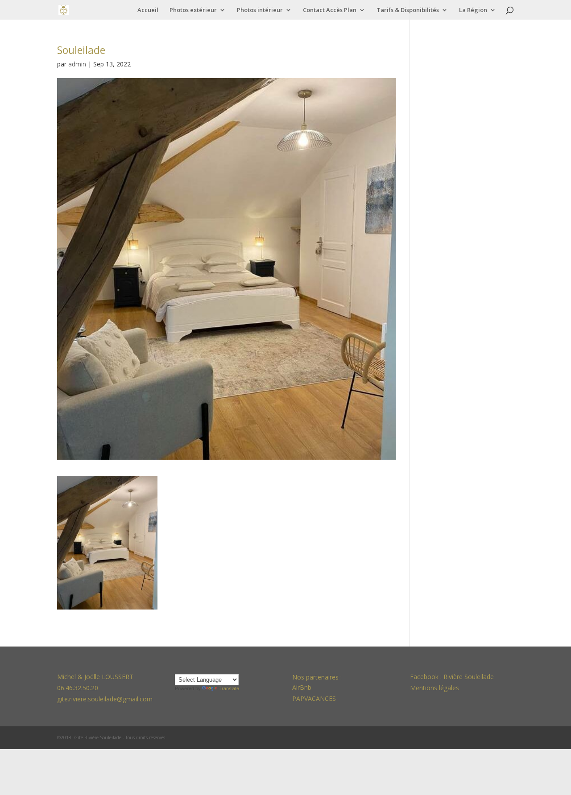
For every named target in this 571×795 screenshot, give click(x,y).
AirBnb (302, 687)
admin (77, 64)
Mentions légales (434, 688)
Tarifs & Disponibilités (408, 10)
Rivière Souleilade (468, 676)
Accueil (147, 10)
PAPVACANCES (314, 698)
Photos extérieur (193, 10)
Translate (229, 688)
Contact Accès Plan (329, 10)
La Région (473, 10)
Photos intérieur (260, 10)
